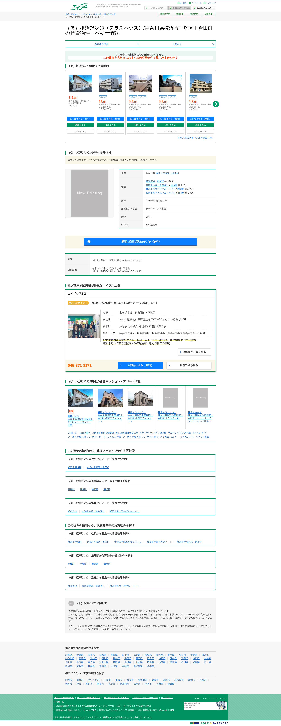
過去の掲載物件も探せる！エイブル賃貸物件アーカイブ (80, 706)
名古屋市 (179, 680)
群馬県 (171, 654)
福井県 (116, 658)
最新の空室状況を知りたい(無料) (140, 241)
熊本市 (148, 683)
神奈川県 (69, 658)
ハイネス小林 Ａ (168, 437)
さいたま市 (93, 680)
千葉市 (107, 680)
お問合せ (176, 44)
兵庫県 (80, 662)
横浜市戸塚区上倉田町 (98, 467)
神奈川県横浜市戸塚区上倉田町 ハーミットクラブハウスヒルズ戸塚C (200, 418)
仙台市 (80, 680)
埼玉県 (182, 654)
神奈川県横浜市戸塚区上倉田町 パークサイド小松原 (80, 422)
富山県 (93, 658)
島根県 (127, 662)
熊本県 (102, 666)
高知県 (207, 662)
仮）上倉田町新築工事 (126, 432)
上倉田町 (174, 173)
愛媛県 (196, 662)
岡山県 (139, 662)
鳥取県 (116, 662)
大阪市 (68, 683)
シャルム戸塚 (114, 437)
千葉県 (193, 654)
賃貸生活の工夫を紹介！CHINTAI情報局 (116, 710)
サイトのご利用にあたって (88, 698)
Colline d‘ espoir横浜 (79, 432)
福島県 (137, 654)
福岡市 (137, 683)
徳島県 (173, 662)
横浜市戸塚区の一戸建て (189, 542)
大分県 (114, 666)
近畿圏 (171, 683)
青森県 (80, 654)
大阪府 (68, 662)
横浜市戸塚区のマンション (128, 542)
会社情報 (183, 3)
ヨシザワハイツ (186, 437)
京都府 (207, 658)
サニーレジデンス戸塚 (179, 432)
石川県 (105, 658)
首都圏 (159, 683)
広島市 (111, 683)
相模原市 (142, 680)
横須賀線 (150, 181)
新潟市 (191, 680)
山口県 (162, 662)
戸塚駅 (160, 181)
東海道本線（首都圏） (157, 185)
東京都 (205, 654)
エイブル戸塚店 (77, 293)
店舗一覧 (60, 702)
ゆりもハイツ (199, 432)
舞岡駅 (180, 189)
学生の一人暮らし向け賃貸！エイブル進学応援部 (129, 706)
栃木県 (159, 654)
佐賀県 (80, 666)
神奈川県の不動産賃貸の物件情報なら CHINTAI (192, 705)
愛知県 (173, 658)
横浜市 (130, 680)
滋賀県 (196, 658)
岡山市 (100, 683)
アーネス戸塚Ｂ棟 (77, 437)
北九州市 (124, 683)
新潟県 (82, 658)
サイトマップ (196, 3)
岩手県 (91, 654)
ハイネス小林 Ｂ (96, 437)
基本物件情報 (101, 44)
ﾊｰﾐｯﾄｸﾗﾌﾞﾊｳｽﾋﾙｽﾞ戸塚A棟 (153, 432)
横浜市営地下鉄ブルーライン (160, 189)
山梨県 (127, 658)
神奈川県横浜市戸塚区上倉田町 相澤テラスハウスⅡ (140, 418)
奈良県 (91, 662)
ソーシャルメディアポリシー (145, 698)
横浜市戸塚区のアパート (159, 542)
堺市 (79, 683)
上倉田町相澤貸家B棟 (103, 432)
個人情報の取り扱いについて (116, 698)
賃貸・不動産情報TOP (64, 698)
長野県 (139, 658)
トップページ (211, 3)
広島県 (150, 662)
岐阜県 (150, 658)
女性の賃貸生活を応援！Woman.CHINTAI (155, 710)
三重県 (184, 658)
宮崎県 (125, 666)
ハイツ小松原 (202, 437)
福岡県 (68, 666)
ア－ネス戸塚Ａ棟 (132, 437)
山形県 (125, 654)
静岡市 (155, 680)
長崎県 (91, 666)
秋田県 (114, 654)
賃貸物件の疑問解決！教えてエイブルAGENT (76, 710)
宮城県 (102, 654)
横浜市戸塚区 (162, 173)
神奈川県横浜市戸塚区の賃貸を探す (196, 137)
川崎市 (118, 680)
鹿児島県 (138, 666)
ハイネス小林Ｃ (150, 437)
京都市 (203, 680)
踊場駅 (180, 192)
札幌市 (68, 680)
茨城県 (148, 654)
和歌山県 (103, 662)
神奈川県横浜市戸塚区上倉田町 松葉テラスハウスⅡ (110, 418)
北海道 (68, 654)
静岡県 (162, 658)
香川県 (184, 662)
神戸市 (89, 683)
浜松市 (166, 680)
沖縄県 (150, 666)
